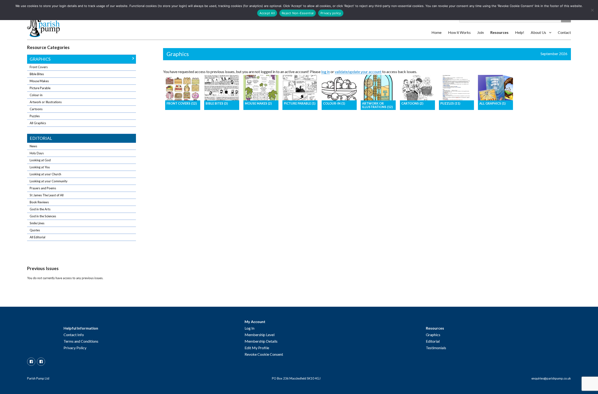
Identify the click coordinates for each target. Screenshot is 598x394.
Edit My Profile (257, 347)
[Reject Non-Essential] (592, 10)
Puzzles (35, 116)
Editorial (41, 138)
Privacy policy (330, 13)
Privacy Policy (75, 347)
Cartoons (36, 109)
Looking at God (40, 160)
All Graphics (38, 123)
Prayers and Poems (43, 188)
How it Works (459, 32)
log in (325, 71)
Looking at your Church (45, 174)
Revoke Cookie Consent (264, 354)
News (33, 146)
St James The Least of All (47, 195)
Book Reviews (39, 202)
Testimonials (436, 347)
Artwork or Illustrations (46, 102)
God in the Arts (40, 209)
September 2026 (554, 53)
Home (436, 32)
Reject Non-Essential (297, 13)
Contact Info (74, 334)
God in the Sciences (43, 216)
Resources (499, 32)
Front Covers (39, 67)
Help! (519, 32)
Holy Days (37, 153)
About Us (538, 32)
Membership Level (259, 334)
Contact (564, 32)
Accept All (267, 13)
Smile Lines (37, 223)
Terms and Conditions (81, 341)
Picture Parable (40, 88)
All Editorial (37, 237)
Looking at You (40, 167)
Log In (249, 328)
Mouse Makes (39, 81)
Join (480, 32)
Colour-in (36, 95)
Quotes (35, 230)
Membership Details (261, 341)
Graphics (40, 59)
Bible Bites (37, 74)
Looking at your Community (49, 181)
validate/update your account (358, 71)
